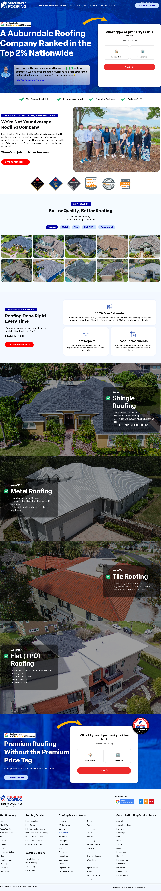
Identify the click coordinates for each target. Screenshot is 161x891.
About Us (4, 825)
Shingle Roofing (32, 859)
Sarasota (120, 821)
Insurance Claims (7, 852)
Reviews (3, 841)
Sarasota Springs (123, 825)
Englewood (121, 852)
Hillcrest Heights (66, 872)
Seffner (90, 837)
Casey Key (120, 868)
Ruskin (89, 872)
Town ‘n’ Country (94, 856)
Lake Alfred (63, 856)
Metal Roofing (31, 863)
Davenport (63, 841)
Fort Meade (64, 852)
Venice (119, 845)
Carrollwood (92, 848)
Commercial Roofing (33, 845)
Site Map (3, 864)
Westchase (91, 860)
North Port (120, 856)
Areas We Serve (6, 829)
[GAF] (151, 801)
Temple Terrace (93, 845)
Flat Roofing (30, 871)
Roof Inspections (32, 821)
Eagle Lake (63, 860)
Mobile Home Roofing (34, 837)
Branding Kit (5, 872)
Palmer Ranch (122, 876)
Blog (2, 856)
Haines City (64, 837)
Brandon (90, 825)
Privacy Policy (5, 886)
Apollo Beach (92, 868)
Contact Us (4, 868)
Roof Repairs (30, 825)
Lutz (88, 852)
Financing (4, 848)
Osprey (119, 848)
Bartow (62, 829)
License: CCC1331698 (12, 804)
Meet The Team (6, 833)
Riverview (91, 829)
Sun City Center (93, 876)
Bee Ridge (120, 833)
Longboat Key (122, 860)
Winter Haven (64, 825)
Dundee (62, 864)
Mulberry (62, 848)
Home (2, 821)
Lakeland (62, 821)
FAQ (1, 837)
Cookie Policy (32, 886)
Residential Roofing (33, 841)
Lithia (89, 879)
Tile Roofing (30, 867)
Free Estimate (6, 860)
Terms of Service (19, 886)
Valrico (90, 833)
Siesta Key (120, 864)
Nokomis (120, 841)
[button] (29, 115)
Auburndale (63, 833)
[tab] (52, 227)
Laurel (119, 837)
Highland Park (64, 868)
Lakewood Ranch (123, 872)
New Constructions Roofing (37, 833)
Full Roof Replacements (35, 829)
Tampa (90, 821)
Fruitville (120, 829)
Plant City (91, 841)
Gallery (3, 845)
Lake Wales (63, 845)
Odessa (90, 864)
